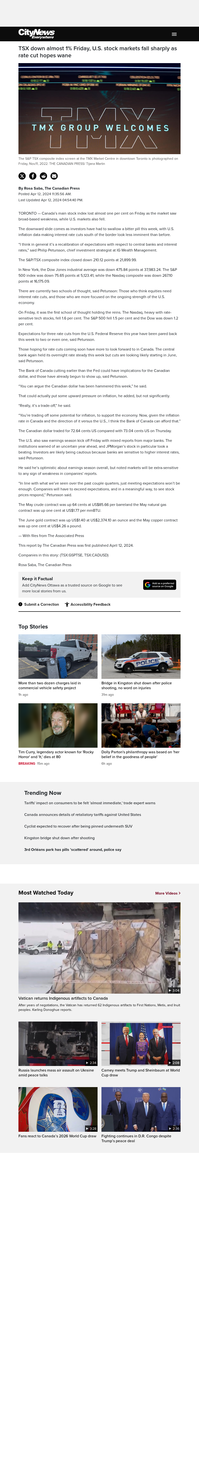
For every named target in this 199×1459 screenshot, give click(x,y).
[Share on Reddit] (43, 176)
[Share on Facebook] (32, 176)
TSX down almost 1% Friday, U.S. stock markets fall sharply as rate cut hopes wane (97, 52)
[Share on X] (22, 176)
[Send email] (54, 176)
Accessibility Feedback (90, 604)
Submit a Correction (41, 604)
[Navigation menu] (175, 34)
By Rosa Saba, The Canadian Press (49, 188)
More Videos (166, 893)
